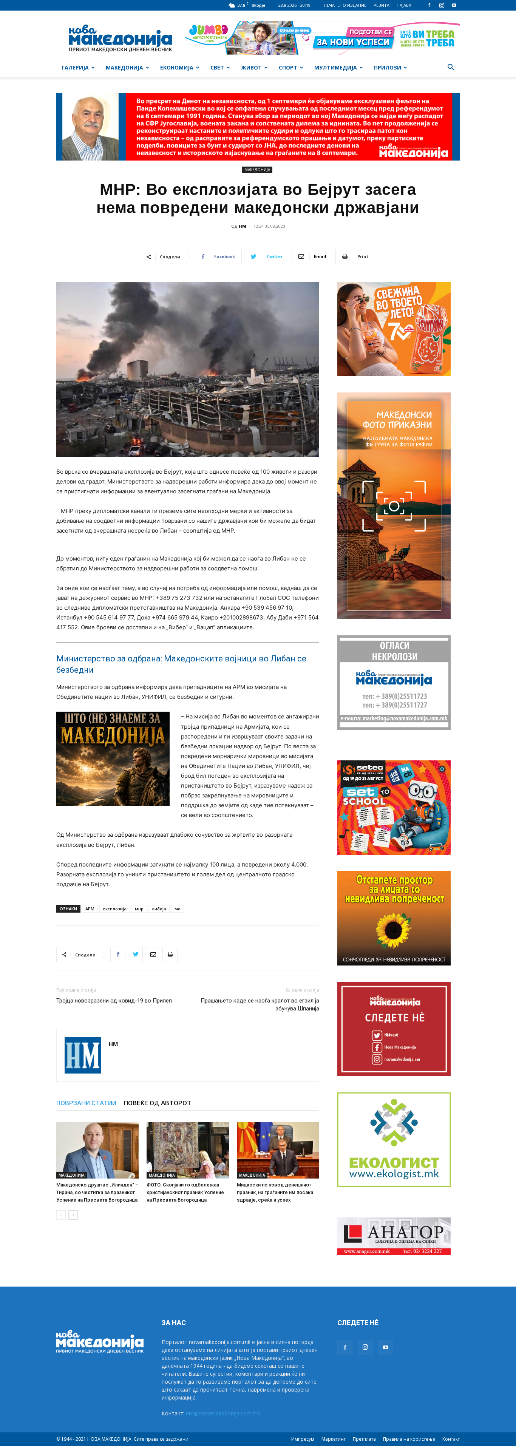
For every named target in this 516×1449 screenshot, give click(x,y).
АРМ (89, 908)
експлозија (115, 908)
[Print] (170, 954)
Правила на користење (409, 1439)
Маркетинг (333, 1439)
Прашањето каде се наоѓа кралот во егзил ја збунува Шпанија (260, 1004)
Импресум (302, 1439)
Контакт (451, 1439)
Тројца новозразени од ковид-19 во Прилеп (114, 1000)
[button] (451, 68)
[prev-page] (61, 1215)
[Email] (152, 954)
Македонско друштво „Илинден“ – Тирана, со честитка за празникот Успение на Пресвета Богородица (97, 1192)
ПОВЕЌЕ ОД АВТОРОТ (158, 1103)
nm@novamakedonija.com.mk (223, 1413)
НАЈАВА (404, 5)
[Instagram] (441, 5)
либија (159, 908)
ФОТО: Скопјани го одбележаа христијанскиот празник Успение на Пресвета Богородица (185, 1192)
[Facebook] (429, 5)
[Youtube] (454, 5)
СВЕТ (217, 67)
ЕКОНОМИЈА (176, 67)
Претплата (364, 1439)
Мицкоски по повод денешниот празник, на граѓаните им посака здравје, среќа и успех (275, 1192)
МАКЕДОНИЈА (124, 67)
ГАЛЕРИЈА (75, 67)
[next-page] (73, 1215)
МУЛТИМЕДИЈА (335, 67)
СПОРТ (288, 67)
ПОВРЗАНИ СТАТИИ (86, 1103)
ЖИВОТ (251, 67)
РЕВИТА (381, 5)
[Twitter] (135, 954)
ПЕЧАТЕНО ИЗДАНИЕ (345, 5)
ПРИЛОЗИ (387, 67)
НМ (242, 226)
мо (178, 908)
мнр (139, 908)
